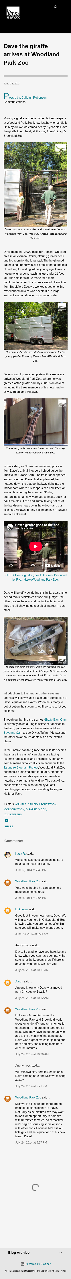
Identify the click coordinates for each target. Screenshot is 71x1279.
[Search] (56, 6)
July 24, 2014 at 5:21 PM (31, 1086)
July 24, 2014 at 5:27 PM (31, 1142)
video (42, 809)
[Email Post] (6, 821)
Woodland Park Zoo (28, 881)
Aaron (19, 981)
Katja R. (20, 853)
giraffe (31, 809)
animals (20, 804)
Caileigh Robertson (42, 804)
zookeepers (13, 814)
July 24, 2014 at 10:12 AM (32, 998)
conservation (14, 809)
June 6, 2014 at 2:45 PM (30, 870)
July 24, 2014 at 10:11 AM (31, 970)
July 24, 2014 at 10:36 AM (32, 1054)
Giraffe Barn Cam (55, 719)
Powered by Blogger (38, 1264)
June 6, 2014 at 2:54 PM (30, 897)
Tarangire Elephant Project (21, 767)
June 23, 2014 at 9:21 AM (31, 934)
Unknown (21, 909)
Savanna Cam (13, 732)
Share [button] (8, 826)
